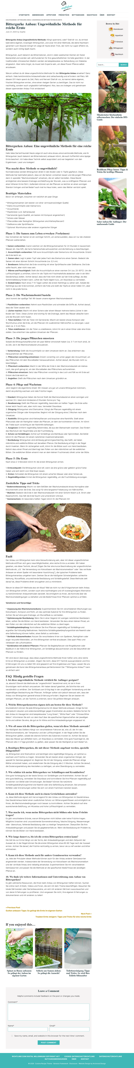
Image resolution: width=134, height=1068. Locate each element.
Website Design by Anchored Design (92, 1064)
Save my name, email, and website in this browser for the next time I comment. (49, 1036)
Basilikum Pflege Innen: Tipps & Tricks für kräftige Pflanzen (112, 170)
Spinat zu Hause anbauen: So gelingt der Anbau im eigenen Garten (19, 973)
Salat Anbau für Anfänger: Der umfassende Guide (111, 223)
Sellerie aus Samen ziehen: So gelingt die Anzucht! (48, 972)
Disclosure (73, 1064)
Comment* (13, 1002)
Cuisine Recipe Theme (43, 1064)
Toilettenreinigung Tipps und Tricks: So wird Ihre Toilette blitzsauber (78, 973)
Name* (11, 1026)
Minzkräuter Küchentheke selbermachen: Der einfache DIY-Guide (112, 117)
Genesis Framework (60, 1064)
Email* (52, 1026)
